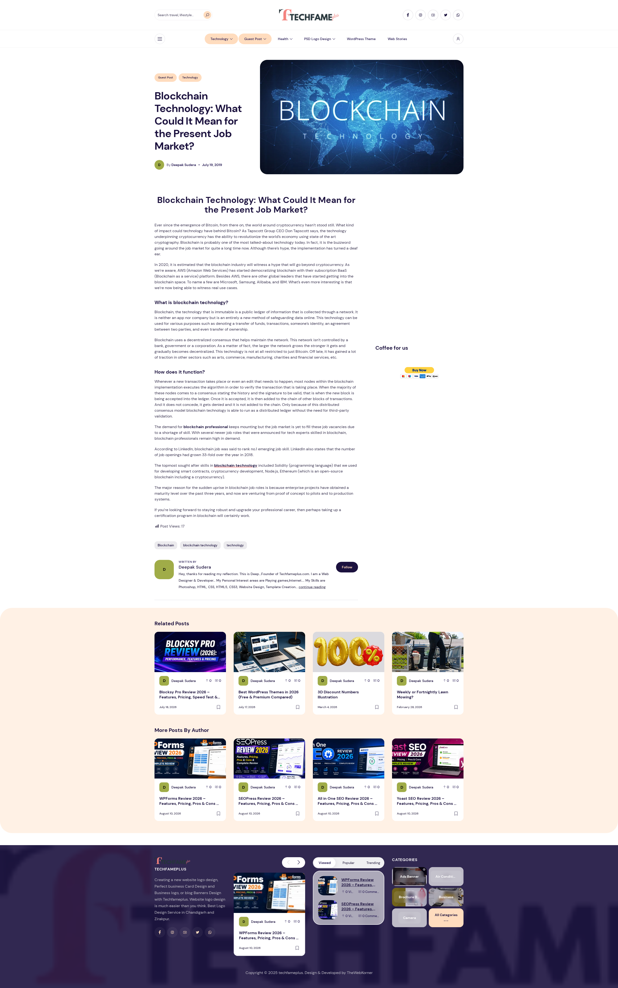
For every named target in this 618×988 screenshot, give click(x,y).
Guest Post (253, 39)
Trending (373, 863)
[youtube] (433, 15)
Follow (347, 567)
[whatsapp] (458, 15)
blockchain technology (200, 545)
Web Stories (397, 39)
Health (283, 39)
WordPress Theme (361, 39)
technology (235, 545)
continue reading (312, 587)
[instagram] (420, 15)
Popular (348, 863)
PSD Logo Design (317, 39)
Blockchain (166, 545)
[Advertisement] (411, 267)
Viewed (325, 863)
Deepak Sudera (195, 567)
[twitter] (445, 15)
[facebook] (408, 15)
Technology (219, 39)
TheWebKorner (360, 972)
